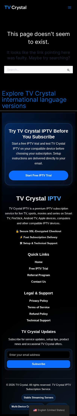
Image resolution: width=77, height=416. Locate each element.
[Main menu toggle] (69, 7)
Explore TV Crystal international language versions (34, 99)
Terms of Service (39, 307)
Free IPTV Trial (38, 268)
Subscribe (38, 364)
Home (38, 262)
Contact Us (38, 281)
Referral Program (38, 275)
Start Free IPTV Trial (38, 175)
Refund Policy (38, 313)
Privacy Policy (38, 300)
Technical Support (38, 320)
